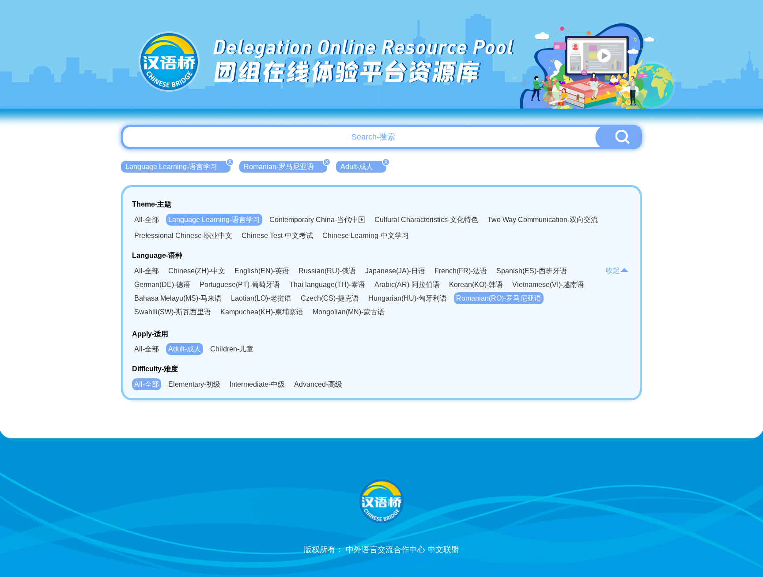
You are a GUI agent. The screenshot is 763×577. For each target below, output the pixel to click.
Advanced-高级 (318, 384)
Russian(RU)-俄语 (327, 271)
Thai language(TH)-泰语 (327, 284)
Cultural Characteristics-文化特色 (426, 219)
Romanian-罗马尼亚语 (285, 165)
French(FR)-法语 (460, 271)
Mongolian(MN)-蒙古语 (349, 312)
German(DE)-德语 (162, 284)
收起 (613, 270)
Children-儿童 (231, 349)
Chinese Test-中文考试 (277, 235)
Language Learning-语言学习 (177, 165)
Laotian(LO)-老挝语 (261, 298)
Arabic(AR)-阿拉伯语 (407, 284)
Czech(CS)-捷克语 (330, 298)
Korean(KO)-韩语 (476, 284)
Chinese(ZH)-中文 (196, 271)
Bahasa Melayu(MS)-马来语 (178, 298)
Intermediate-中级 (257, 384)
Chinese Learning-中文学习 (365, 235)
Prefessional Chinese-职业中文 (183, 235)
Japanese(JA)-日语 (395, 271)
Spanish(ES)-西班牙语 (531, 271)
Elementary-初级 (194, 384)
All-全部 (146, 219)
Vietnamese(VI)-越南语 (548, 284)
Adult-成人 (363, 165)
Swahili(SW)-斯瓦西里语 (172, 312)
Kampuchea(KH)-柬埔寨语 (261, 312)
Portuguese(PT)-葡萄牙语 (240, 284)
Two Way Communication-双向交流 (542, 219)
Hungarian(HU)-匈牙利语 (407, 298)
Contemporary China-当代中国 (317, 219)
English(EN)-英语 (261, 271)
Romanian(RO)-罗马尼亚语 (498, 298)
